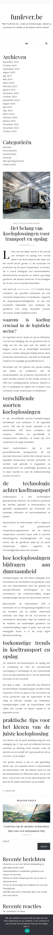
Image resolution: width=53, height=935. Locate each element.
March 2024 (8, 113)
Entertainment (10, 150)
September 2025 (11, 68)
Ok (27, 931)
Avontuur (7, 147)
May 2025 (8, 79)
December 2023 (11, 124)
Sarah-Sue (10, 790)
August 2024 (9, 103)
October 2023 (10, 131)
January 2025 (9, 89)
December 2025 (11, 61)
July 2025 (7, 75)
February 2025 (10, 86)
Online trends (9, 164)
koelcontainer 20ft (26, 289)
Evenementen (9, 154)
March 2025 (8, 82)
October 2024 (10, 96)
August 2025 (9, 72)
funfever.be (26, 17)
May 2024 (8, 110)
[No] (49, 924)
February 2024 (10, 117)
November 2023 (11, 127)
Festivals (7, 157)
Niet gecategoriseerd (13, 160)
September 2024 (11, 100)
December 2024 (11, 93)
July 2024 (7, 107)
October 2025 (10, 65)
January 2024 (9, 120)
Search (6, 841)
